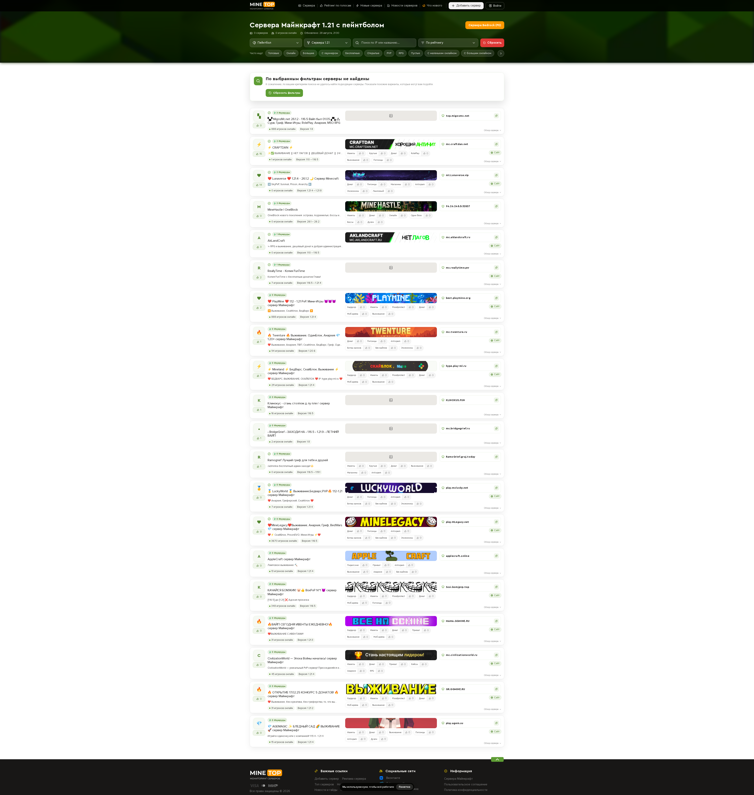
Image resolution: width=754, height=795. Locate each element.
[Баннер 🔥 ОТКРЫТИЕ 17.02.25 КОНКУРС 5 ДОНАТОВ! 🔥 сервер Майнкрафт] (391, 689)
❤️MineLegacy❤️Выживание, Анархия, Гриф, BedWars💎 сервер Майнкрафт (305, 527)
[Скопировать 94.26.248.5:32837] (496, 206)
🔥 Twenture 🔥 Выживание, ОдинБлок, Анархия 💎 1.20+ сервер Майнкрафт (304, 337)
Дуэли (371, 222)
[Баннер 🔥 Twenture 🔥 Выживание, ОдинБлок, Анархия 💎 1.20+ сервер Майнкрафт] (391, 332)
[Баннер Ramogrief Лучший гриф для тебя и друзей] (391, 457)
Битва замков (354, 348)
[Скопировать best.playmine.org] (496, 298)
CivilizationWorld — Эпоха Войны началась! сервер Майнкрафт (302, 660)
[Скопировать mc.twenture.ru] (496, 332)
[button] (470, 116)
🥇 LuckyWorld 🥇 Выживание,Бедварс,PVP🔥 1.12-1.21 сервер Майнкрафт (305, 493)
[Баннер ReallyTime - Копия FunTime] (391, 268)
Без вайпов (381, 348)
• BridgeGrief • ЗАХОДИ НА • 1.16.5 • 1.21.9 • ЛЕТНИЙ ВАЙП (303, 434)
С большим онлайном (477, 53)
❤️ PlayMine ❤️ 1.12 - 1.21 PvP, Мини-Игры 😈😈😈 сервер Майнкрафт (302, 303)
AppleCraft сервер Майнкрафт (289, 559)
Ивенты (351, 153)
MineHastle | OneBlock (283, 210)
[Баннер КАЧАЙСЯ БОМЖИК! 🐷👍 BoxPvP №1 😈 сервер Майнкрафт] (391, 587)
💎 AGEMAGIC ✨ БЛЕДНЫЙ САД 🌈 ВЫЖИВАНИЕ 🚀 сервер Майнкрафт (304, 728)
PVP (389, 53)
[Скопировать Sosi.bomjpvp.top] (496, 586)
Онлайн (291, 53)
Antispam (420, 184)
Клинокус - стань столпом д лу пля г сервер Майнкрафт (299, 405)
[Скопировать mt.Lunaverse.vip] (496, 175)
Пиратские (353, 565)
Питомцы (378, 160)
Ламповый (378, 191)
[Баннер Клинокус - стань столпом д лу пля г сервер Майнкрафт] (391, 400)
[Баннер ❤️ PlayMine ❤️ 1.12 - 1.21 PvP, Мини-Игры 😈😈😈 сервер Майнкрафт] (391, 298)
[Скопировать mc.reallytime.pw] (496, 267)
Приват (377, 565)
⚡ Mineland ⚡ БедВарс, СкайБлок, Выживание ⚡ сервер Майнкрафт (303, 371)
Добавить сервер (327, 778)
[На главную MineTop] (262, 6)
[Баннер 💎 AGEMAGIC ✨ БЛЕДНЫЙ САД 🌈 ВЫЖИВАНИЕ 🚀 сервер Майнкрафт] (391, 723)
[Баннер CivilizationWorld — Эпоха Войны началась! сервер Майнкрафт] (391, 655)
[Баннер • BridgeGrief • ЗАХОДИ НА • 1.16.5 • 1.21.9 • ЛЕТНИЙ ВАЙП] (391, 428)
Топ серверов (324, 784)
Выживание (353, 160)
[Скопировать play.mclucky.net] (496, 487)
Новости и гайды (326, 790)
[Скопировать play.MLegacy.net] (496, 521)
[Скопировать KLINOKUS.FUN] (496, 400)
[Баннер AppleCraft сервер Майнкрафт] (391, 556)
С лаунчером (330, 53)
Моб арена (352, 314)
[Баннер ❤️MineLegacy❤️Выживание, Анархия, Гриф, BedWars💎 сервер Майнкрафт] (391, 522)
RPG (401, 53)
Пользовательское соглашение (465, 784)
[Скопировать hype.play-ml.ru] (496, 366)
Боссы (350, 222)
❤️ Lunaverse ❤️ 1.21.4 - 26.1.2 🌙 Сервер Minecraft (303, 179)
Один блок (416, 215)
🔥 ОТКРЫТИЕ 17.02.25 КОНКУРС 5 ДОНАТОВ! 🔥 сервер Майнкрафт (303, 694)
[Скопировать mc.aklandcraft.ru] (496, 237)
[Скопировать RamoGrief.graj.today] (496, 456)
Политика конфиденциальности (465, 790)
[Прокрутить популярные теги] (501, 53)
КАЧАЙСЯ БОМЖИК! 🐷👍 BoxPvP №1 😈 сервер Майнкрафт (302, 592)
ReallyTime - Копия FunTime (286, 271)
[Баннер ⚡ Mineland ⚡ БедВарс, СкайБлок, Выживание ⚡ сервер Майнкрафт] (391, 366)
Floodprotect (398, 307)
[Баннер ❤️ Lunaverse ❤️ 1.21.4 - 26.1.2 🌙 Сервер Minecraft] (391, 175)
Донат (394, 153)
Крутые (373, 153)
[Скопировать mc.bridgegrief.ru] (496, 428)
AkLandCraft (276, 241)
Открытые (373, 53)
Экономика (353, 191)
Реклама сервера (354, 778)
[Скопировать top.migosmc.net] (496, 115)
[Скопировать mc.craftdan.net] (496, 144)
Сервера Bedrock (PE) (485, 25)
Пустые (415, 53)
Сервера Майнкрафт (458, 778)
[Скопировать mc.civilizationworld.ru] (496, 655)
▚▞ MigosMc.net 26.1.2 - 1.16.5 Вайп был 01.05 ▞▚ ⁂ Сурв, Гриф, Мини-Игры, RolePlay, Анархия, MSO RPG (304, 121)
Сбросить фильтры (286, 93)
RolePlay (415, 153)
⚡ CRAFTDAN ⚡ (280, 148)
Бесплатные (352, 53)
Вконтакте (393, 778)
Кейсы (414, 664)
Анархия (377, 572)
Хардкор (351, 307)
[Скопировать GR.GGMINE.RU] (496, 689)
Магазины (396, 184)
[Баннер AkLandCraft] (391, 237)
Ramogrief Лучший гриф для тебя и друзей (298, 460)
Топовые (273, 53)
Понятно (404, 787)
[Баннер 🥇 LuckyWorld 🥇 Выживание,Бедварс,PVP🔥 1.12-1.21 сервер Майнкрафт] (391, 488)
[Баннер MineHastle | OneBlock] (391, 206)
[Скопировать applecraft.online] (496, 555)
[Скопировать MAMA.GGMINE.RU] (496, 621)
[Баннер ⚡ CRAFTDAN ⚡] (391, 144)
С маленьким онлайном (442, 53)
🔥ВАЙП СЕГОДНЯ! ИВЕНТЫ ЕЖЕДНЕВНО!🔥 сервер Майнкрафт (300, 626)
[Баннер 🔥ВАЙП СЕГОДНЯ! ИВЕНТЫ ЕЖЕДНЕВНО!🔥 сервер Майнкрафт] (391, 621)
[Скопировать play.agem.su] (496, 723)
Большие (308, 53)
